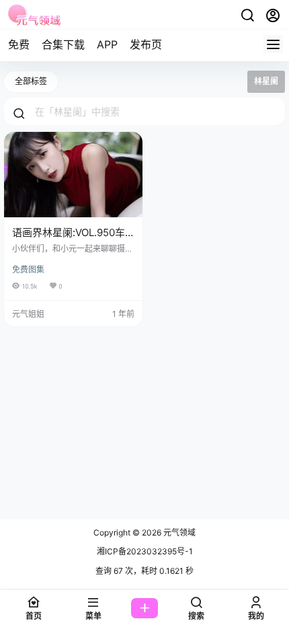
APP (107, 44)
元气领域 (178, 532)
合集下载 (63, 44)
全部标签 (31, 81)
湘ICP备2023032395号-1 (145, 551)
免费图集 (28, 269)
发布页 (146, 44)
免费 (19, 44)
